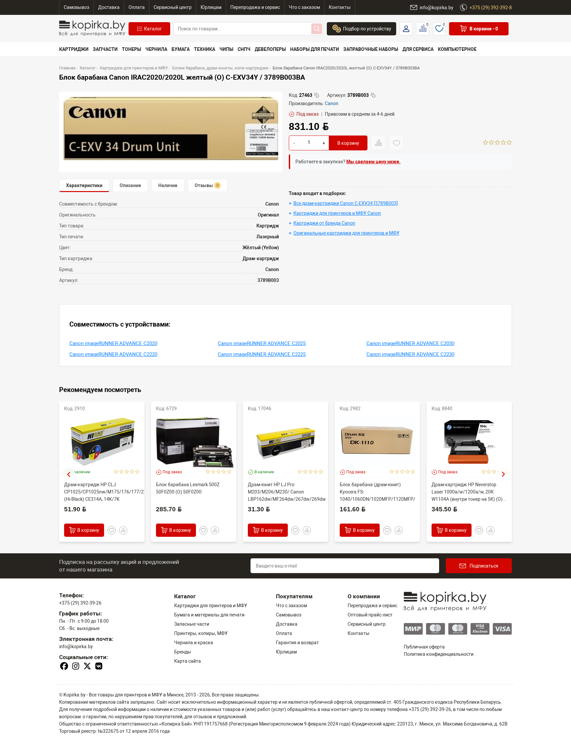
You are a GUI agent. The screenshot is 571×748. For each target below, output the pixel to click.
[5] (509, 143)
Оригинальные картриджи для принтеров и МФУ (346, 233)
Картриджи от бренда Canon (324, 223)
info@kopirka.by (76, 646)
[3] (497, 143)
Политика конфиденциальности (439, 654)
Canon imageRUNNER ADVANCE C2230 (410, 354)
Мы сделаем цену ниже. (373, 161)
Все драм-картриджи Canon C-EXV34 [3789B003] (345, 203)
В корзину (348, 143)
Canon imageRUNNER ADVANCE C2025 (262, 343)
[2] (491, 143)
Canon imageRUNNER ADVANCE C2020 (113, 343)
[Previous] (68, 474)
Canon (331, 103)
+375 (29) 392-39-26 (80, 603)
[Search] (316, 28)
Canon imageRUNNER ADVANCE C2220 (113, 354)
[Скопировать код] (316, 95)
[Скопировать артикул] (373, 95)
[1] (485, 143)
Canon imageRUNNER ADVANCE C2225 (262, 354)
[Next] (503, 474)
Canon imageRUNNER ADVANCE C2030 (410, 343)
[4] (503, 143)
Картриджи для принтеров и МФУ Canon (337, 213)
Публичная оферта (424, 647)
